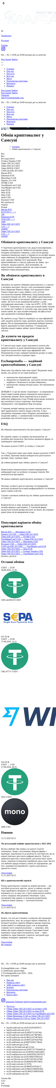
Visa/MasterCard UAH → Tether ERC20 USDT (22, 539)
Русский (5, 40)
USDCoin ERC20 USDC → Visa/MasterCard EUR (23, 546)
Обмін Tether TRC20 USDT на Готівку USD (27, 1009)
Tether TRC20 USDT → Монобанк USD (19, 541)
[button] (25, 127)
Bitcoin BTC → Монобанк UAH (16, 532)
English (4, 45)
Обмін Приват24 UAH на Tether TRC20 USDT (28, 1018)
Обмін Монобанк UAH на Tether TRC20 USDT (28, 1016)
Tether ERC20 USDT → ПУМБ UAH (18, 537)
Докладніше (6, 873)
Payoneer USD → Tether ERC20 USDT (18, 544)
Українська (6, 36)
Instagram (10, 1002)
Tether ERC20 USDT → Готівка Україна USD (22, 551)
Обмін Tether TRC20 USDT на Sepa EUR (25, 1011)
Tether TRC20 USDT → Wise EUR (16, 549)
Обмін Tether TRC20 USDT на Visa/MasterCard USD (31, 1013)
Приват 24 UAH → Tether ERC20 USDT (19, 534)
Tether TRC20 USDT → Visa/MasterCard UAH (22, 554)
